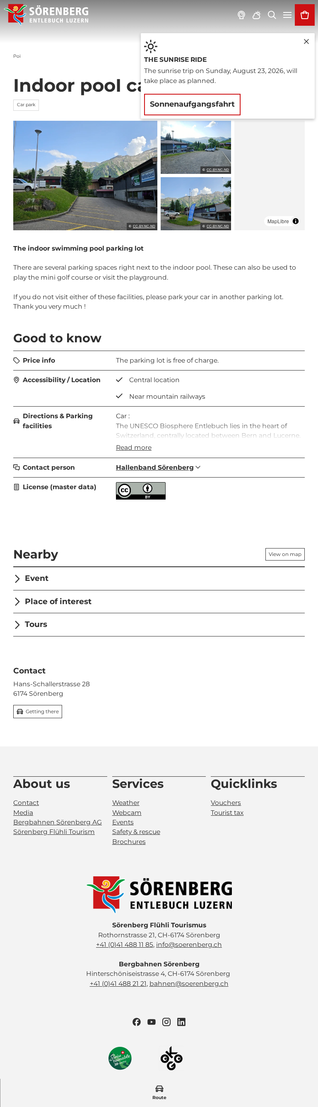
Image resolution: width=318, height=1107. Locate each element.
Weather (126, 803)
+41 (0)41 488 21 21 (118, 984)
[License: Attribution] (141, 497)
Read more (134, 447)
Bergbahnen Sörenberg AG (57, 822)
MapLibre (278, 220)
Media (23, 813)
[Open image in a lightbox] (85, 175)
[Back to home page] (46, 15)
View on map (285, 554)
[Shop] (305, 15)
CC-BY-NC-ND (144, 226)
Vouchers (226, 803)
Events (123, 822)
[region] (269, 175)
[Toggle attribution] (296, 221)
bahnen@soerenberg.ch (189, 984)
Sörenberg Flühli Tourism (54, 832)
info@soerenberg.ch (189, 945)
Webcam (127, 813)
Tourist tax (227, 813)
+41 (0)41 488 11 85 (124, 945)
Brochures (129, 842)
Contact (26, 803)
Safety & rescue (136, 832)
